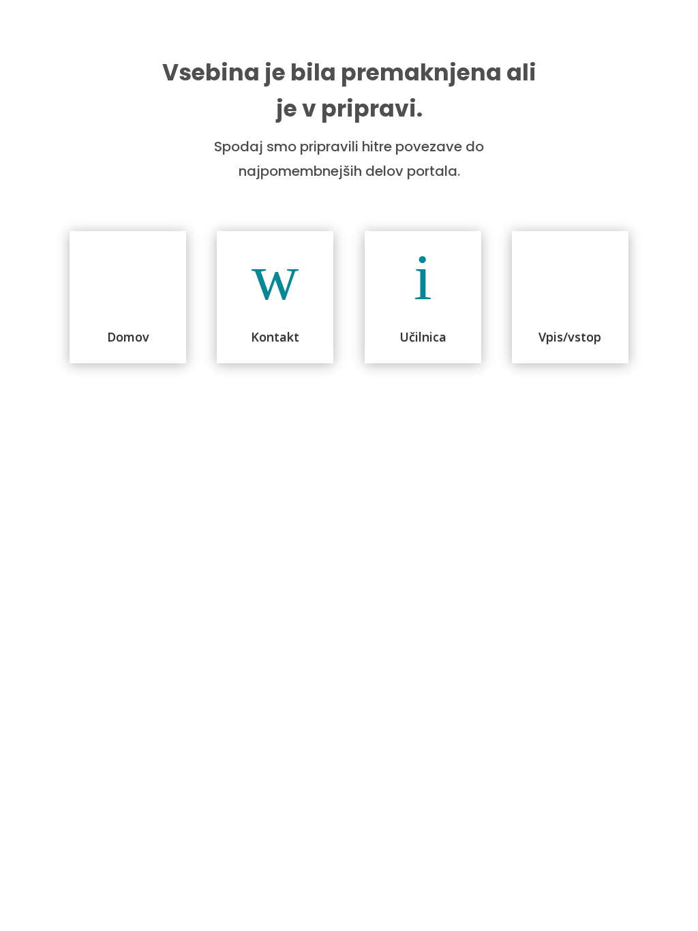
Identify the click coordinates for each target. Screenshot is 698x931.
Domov (128, 337)
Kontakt (275, 337)
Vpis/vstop (569, 337)
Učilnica (422, 337)
